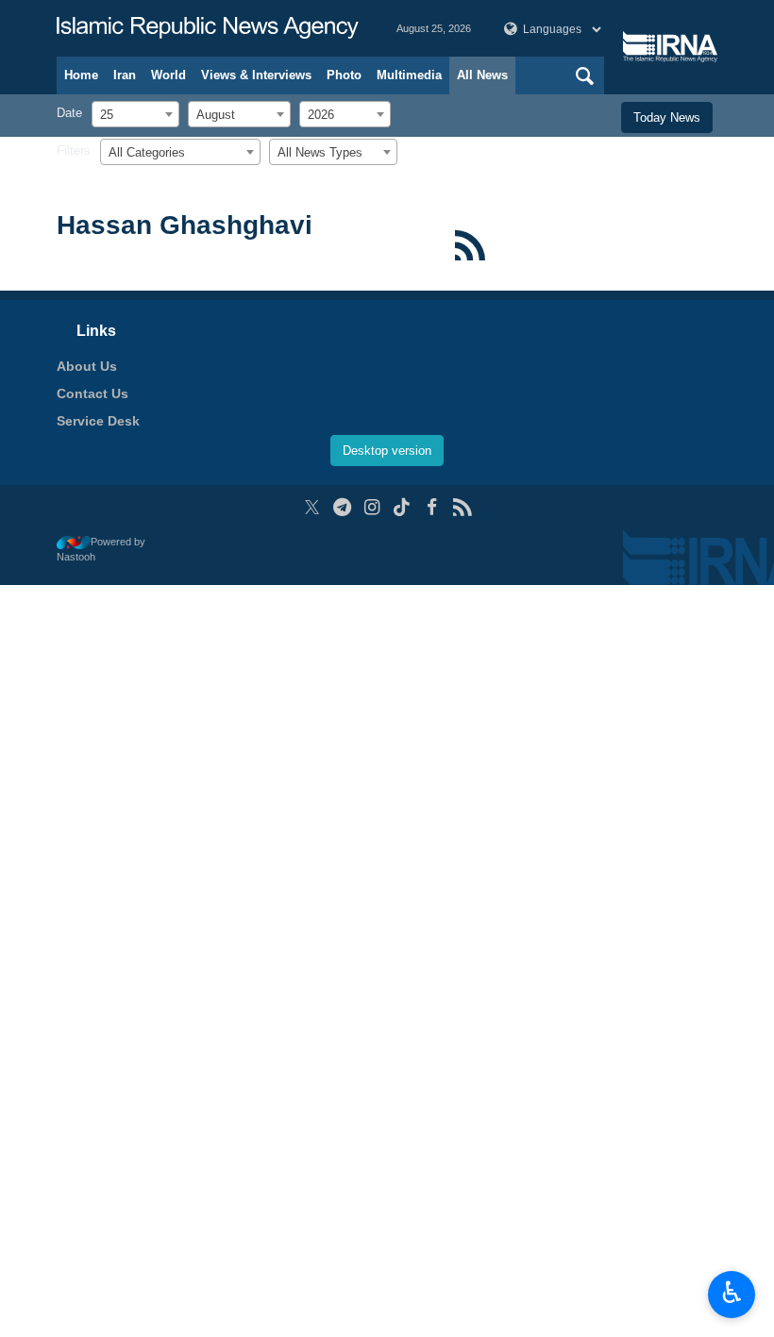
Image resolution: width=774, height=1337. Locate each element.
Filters (74, 150)
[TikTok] (402, 507)
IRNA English (208, 28)
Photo (344, 75)
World (168, 75)
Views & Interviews (256, 75)
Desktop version (387, 450)
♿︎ (732, 1293)
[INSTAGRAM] (372, 507)
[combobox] (135, 114)
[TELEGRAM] (342, 507)
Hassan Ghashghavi (184, 225)
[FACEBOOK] (432, 507)
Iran (124, 75)
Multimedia (409, 75)
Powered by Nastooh (101, 549)
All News (482, 75)
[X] (312, 507)
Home (81, 75)
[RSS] (469, 245)
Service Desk (98, 420)
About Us (87, 366)
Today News (666, 117)
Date (69, 113)
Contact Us (92, 393)
